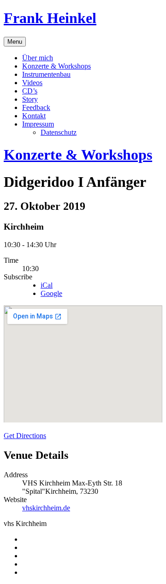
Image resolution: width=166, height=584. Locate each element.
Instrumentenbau (46, 74)
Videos (32, 83)
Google (51, 293)
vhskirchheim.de (46, 508)
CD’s (29, 91)
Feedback (36, 107)
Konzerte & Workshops (56, 66)
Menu (14, 41)
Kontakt (34, 116)
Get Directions (25, 435)
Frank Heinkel (50, 18)
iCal (47, 285)
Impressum (38, 124)
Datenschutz (59, 132)
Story (30, 99)
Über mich (37, 58)
